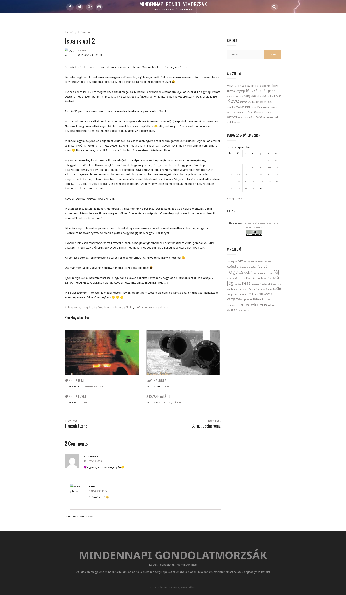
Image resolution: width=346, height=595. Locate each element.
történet (258, 112)
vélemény (249, 117)
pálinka (128, 307)
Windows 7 (258, 299)
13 (238, 174)
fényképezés (256, 90)
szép (247, 112)
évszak (232, 310)
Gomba (85, 32)
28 (246, 188)
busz (247, 85)
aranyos (239, 85)
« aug (230, 198)
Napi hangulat (157, 380)
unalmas (268, 112)
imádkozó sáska (264, 278)
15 (253, 174)
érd (276, 117)
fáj (276, 272)
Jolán (276, 277)
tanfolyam (141, 307)
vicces (232, 116)
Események (72, 32)
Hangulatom (74, 380)
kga (84, 50)
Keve (233, 100)
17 (269, 174)
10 (269, 167)
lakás (270, 101)
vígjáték (245, 299)
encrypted (251, 267)
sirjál (258, 289)
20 (238, 181)
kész (246, 283)
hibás (264, 96)
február (263, 266)
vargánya (234, 299)
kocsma (109, 307)
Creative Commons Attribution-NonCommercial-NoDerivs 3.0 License (260, 225)
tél (252, 112)
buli (67, 307)
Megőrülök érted (268, 284)
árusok (245, 305)
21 (246, 181)
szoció (264, 289)
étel (239, 122)
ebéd (263, 85)
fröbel (270, 273)
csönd (231, 266)
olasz (245, 289)
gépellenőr (232, 278)
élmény (259, 304)
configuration (250, 261)
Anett (230, 85)
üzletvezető (243, 310)
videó (240, 117)
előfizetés (241, 267)
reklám (266, 107)
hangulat (86, 307)
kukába (237, 284)
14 (246, 174)
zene (259, 117)
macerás (255, 284)
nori (248, 107)
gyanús (239, 96)
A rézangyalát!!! (158, 396)
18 (276, 174)
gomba (75, 307)
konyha (243, 101)
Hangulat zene (75, 396)
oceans (239, 289)
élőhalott (272, 305)
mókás (240, 107)
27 (238, 188)
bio (240, 261)
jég (230, 283)
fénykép (240, 91)
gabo (271, 91)
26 (230, 188)
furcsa (231, 91)
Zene (100, 386)
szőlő (277, 288)
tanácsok (243, 294)
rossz (274, 107)
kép (249, 102)
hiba (259, 96)
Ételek (167, 402)
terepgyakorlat (159, 307)
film (269, 85)
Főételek (176, 402)
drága (258, 85)
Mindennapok (90, 386)
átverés (268, 117)
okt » (239, 198)
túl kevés (265, 294)
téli (250, 294)
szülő (270, 289)
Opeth (252, 289)
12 (230, 174)
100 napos (232, 261)
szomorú (239, 112)
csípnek (268, 261)
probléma (257, 107)
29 (253, 188)
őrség (118, 307)
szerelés (231, 112)
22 (253, 181)
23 (261, 181)
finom (275, 85)
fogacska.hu (242, 271)
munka (231, 107)
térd (256, 294)
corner (261, 261)
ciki (252, 85)
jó (280, 96)
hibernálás (251, 278)
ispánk (98, 307)
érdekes (231, 122)
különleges (259, 101)
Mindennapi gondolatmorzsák (173, 4)
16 (261, 174)
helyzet (241, 278)
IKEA (276, 96)
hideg (271, 95)
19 (230, 181)
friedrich (262, 273)
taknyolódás (232, 294)
